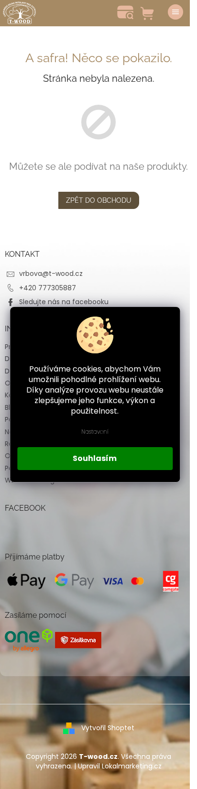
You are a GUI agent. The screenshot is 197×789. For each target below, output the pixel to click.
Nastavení (95, 431)
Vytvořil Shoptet (107, 728)
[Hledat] (125, 12)
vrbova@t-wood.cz (51, 273)
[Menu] (175, 12)
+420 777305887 (47, 288)
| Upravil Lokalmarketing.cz (118, 766)
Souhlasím (95, 458)
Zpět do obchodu (98, 200)
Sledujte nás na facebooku (64, 302)
